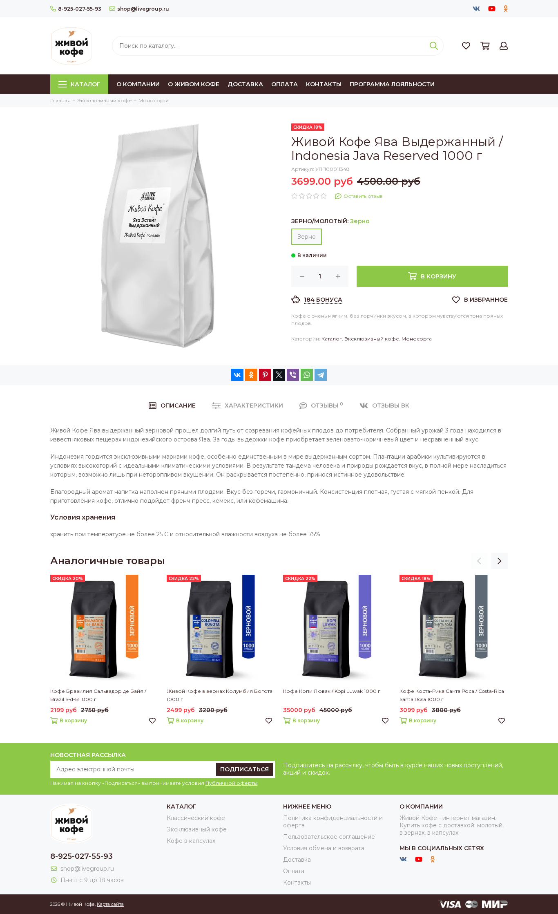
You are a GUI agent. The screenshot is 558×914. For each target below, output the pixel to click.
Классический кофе (196, 818)
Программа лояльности (392, 84)
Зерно (306, 236)
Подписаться (244, 769)
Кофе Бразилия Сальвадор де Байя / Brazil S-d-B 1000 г (98, 695)
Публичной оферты (231, 783)
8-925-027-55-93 (79, 9)
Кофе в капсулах (191, 841)
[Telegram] (321, 375)
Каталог (85, 84)
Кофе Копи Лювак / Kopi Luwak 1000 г (331, 691)
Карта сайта (110, 904)
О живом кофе (193, 84)
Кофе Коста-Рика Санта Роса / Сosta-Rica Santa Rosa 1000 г (452, 695)
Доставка (245, 84)
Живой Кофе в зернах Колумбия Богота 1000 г (219, 695)
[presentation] (479, 561)
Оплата (284, 84)
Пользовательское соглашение (329, 836)
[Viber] (293, 375)
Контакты (323, 84)
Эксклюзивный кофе (371, 339)
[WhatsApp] (307, 375)
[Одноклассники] (251, 375)
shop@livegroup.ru (143, 9)
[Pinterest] (265, 375)
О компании (138, 84)
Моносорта (417, 339)
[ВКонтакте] (237, 375)
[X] (279, 375)
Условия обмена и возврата (323, 848)
